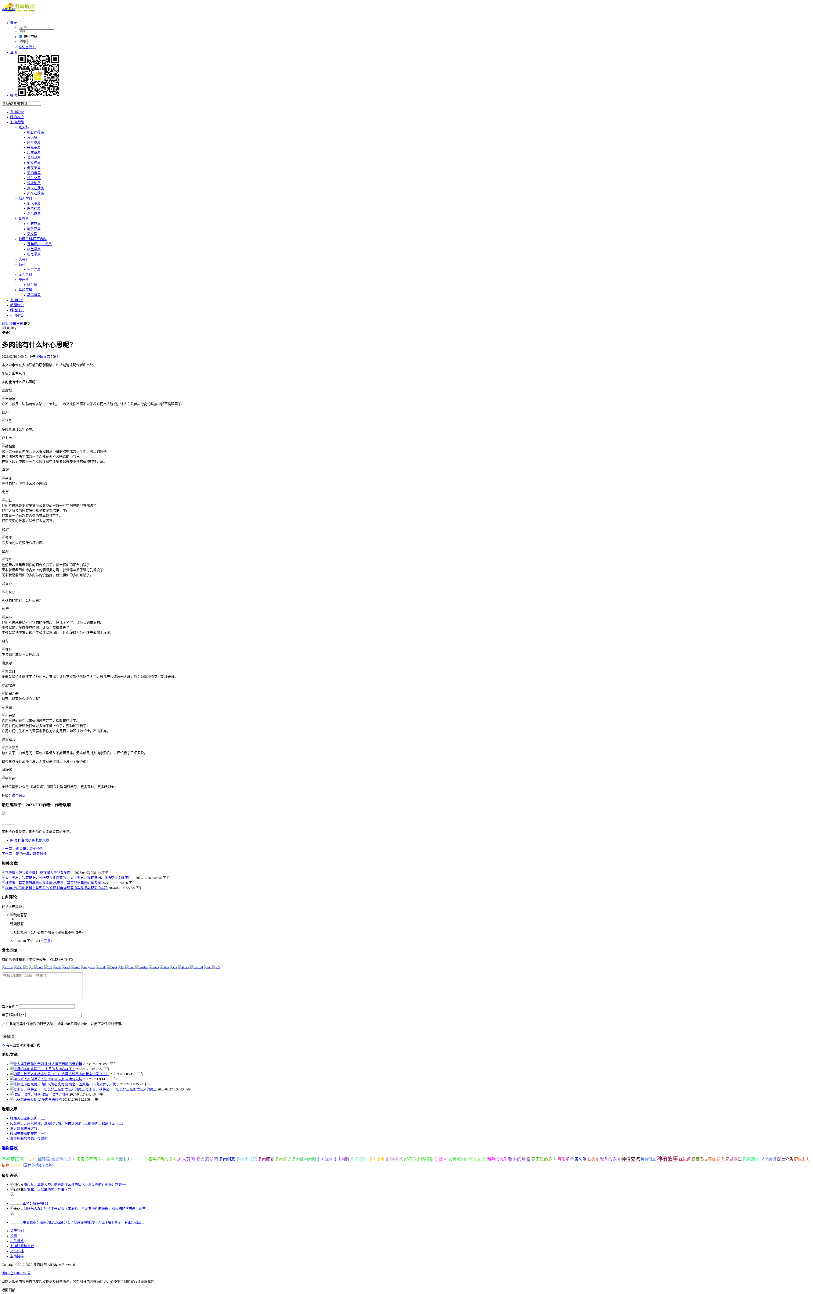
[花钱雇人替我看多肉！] (21, 872)
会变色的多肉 (63, 1159)
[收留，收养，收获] (25, 1094)
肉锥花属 (34, 229)
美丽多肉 (716, 1159)
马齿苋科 (25, 290)
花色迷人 (750, 1159)
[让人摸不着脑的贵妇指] (29, 1064)
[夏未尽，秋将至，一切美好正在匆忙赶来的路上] (48, 1089)
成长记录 (477, 1159)
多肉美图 (359, 1159)
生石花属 (34, 224)
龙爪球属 (34, 213)
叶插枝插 (139, 1159)
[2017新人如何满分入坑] (29, 1079)
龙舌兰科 (25, 274)
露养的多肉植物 (38, 1165)
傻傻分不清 (86, 1159)
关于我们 (17, 1231)
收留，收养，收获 (55, 1094)
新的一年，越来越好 (24, 854)
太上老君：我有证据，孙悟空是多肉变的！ (102, 878)
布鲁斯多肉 (458, 1159)
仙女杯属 (34, 163)
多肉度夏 (266, 1159)
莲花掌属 (34, 147)
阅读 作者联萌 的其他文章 (29, 840)
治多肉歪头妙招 (50, 1099)
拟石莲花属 (35, 132)
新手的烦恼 (519, 1159)
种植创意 (648, 1159)
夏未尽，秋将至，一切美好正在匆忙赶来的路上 (121, 1089)
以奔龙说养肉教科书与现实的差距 (82, 888)
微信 (13, 95)
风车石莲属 (35, 193)
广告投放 (17, 1241)
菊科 (22, 264)
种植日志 (17, 310)
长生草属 (34, 178)
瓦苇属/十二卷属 (39, 244)
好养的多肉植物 (419, 1159)
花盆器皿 (734, 1159)
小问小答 (17, 315)
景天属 (32, 137)
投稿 (13, 1236)
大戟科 (24, 259)
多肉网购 (341, 1159)
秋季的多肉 (610, 1159)
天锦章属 (34, 173)
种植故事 (667, 1159)
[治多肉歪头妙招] (24, 1099)
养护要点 (106, 1159)
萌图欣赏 (17, 305)
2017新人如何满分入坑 (65, 1079)
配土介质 (785, 1159)
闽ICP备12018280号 (16, 1273)
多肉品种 (17, 122)
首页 (5, 324)
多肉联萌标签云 (22, 1246)
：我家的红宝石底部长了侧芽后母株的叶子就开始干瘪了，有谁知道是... (83, 1222)
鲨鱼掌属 (34, 249)
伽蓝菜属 (34, 168)
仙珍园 (44, 1159)
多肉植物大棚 (304, 1159)
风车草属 (34, 152)
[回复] (47, 941)
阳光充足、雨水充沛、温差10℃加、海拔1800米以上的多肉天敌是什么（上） (67, 1123)
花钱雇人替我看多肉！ (57, 872)
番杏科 (24, 218)
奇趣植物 (394, 1159)
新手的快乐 (497, 1159)
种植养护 (17, 117)
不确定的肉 (13, 1159)
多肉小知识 (246, 1159)
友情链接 (17, 1256)
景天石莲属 (35, 188)
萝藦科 (24, 279)
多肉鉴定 (376, 1159)
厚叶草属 (34, 142)
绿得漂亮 (699, 1159)
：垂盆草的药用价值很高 (47, 1189)
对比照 (441, 1159)
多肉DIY (16, 300)
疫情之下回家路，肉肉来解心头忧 (90, 1084)
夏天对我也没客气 (23, 1128)
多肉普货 (283, 1159)
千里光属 (34, 269)
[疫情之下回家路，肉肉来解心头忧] (37, 1084)
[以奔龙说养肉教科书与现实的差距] (29, 888)
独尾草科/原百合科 (33, 239)
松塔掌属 (34, 254)
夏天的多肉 (207, 1159)
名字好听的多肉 (162, 1159)
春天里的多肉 (544, 1159)
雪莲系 (16, 1165)
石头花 (593, 1159)
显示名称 (10, 1006)
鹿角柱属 (34, 208)
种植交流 (630, 1159)
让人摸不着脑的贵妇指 (65, 1064)
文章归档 (17, 1251)
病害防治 (578, 1159)
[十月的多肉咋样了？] (27, 1069)
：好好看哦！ (36, 1203)
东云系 (31, 1159)
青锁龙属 (34, 157)
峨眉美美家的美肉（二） (28, 1118)
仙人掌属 (34, 203)
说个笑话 (18, 795)
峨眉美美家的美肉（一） (28, 1133)
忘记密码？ (27, 47)
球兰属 (32, 285)
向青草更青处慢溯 (22, 849)
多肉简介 (17, 112)
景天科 (24, 127)
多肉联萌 (8, 9)
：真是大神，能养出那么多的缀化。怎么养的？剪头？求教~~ (75, 1184)
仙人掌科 (25, 198)
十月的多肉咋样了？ (60, 1069)
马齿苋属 (34, 295)
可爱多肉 (122, 1159)
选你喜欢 (10, 1148)
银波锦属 (34, 183)
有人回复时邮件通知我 (23, 1045)
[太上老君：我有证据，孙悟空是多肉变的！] (36, 878)
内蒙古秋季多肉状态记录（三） (85, 1074)
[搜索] (43, 104)
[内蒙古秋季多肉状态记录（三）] (36, 1074)
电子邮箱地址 (13, 1015)
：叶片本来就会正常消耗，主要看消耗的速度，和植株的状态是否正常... (87, 1208)
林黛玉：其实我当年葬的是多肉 (77, 883)
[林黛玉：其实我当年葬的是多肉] (27, 883)
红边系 (685, 1159)
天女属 (32, 234)
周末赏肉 (186, 1159)
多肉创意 (227, 1159)
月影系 (563, 1159)
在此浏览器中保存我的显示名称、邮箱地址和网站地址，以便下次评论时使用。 (65, 1024)
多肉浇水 (325, 1159)
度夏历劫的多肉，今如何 (28, 1138)
